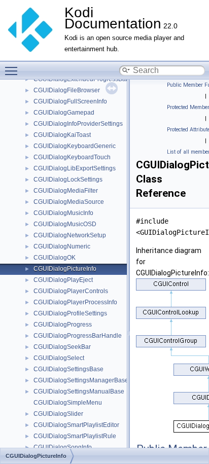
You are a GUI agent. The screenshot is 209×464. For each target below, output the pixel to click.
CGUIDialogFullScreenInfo (70, 101)
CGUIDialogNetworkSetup (69, 235)
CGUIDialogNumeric (61, 246)
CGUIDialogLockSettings (67, 179)
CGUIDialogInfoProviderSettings (78, 123)
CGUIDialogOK (54, 257)
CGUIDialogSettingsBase (68, 369)
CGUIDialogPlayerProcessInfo (75, 302)
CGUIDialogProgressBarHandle (77, 335)
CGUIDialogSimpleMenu (67, 402)
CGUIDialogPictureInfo (64, 268)
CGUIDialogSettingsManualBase (78, 391)
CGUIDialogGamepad (63, 112)
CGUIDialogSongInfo (62, 447)
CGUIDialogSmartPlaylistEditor (76, 425)
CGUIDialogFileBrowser (66, 90)
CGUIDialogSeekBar (62, 346)
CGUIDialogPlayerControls (70, 291)
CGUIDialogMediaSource (68, 201)
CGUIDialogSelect (58, 358)
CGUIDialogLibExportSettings (74, 168)
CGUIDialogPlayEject (63, 279)
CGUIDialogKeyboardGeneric (74, 146)
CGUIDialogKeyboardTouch (72, 157)
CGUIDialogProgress (62, 324)
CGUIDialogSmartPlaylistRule (74, 436)
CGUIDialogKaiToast (62, 134)
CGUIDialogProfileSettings (70, 313)
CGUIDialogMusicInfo (63, 213)
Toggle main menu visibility (13, 70)
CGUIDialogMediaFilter (65, 190)
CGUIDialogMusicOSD (64, 224)
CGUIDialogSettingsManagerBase (80, 380)
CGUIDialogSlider (58, 413)
